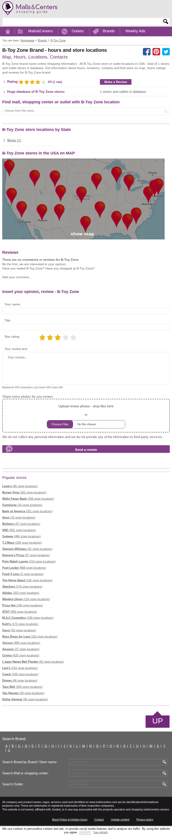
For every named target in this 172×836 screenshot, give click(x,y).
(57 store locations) (21, 523)
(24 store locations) (22, 505)
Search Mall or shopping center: (25, 773)
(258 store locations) (28, 498)
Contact (99, 819)
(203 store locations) (22, 686)
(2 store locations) (22, 574)
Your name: (12, 304)
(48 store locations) (19, 680)
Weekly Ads (135, 31)
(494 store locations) (21, 643)
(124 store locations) (26, 599)
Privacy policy (144, 819)
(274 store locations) (22, 586)
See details (100, 832)
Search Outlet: (12, 784)
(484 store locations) (21, 536)
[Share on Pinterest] (156, 52)
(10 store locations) (18, 517)
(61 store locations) (27, 549)
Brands (109, 31)
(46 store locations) (25, 699)
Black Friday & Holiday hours (69, 819)
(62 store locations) (19, 630)
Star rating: (12, 336)
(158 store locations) (27, 617)
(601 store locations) (19, 530)
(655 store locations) (19, 611)
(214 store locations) (29, 561)
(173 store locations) (20, 624)
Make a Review (115, 82)
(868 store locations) (24, 567)
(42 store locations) (33, 661)
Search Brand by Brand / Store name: (29, 762)
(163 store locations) (20, 593)
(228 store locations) (22, 542)
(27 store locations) (20, 649)
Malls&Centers (40, 31)
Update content (120, 819)
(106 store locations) (22, 605)
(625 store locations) (20, 655)
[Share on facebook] (146, 52)
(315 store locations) (29, 636)
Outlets (78, 31)
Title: (7, 320)
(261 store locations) (27, 511)
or (86, 410)
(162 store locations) (24, 492)
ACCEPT (85, 832)
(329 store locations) (20, 674)
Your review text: (16, 349)
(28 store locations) (23, 693)
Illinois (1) (14, 140)
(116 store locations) (27, 580)
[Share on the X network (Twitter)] (166, 52)
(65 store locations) (20, 486)
